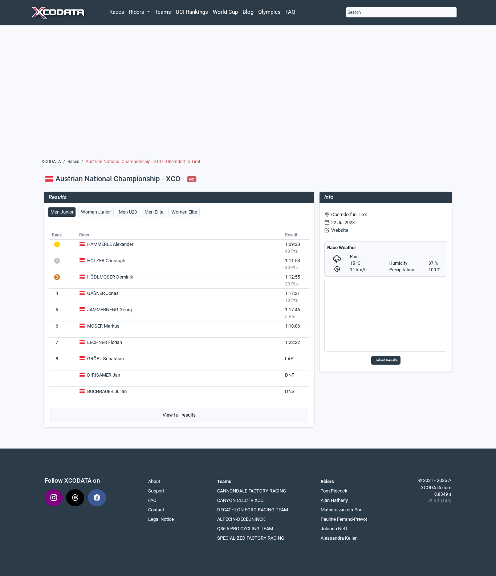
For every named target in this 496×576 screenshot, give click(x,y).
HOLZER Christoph (106, 260)
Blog (248, 12)
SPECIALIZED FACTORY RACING (250, 538)
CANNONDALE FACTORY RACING (251, 491)
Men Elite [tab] (154, 212)
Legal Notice (161, 519)
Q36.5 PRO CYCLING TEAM (245, 528)
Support (156, 491)
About (154, 481)
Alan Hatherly (334, 500)
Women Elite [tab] (184, 212)
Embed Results (386, 360)
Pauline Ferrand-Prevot (344, 519)
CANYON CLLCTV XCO (240, 500)
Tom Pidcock (334, 491)
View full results (179, 415)
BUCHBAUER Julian (107, 391)
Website (339, 230)
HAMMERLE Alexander (110, 244)
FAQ (290, 12)
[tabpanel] (179, 326)
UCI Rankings (192, 12)
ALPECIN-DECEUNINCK (241, 519)
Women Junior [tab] (96, 212)
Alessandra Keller (339, 538)
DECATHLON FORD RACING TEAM (252, 509)
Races (116, 12)
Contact (156, 509)
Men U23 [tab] (128, 212)
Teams (163, 12)
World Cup (225, 12)
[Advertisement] (248, 93)
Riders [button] (137, 12)
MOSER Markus (103, 326)
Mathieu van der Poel (342, 509)
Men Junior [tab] (61, 212)
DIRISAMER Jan (103, 375)
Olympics (269, 12)
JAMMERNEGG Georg (109, 309)
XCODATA (51, 161)
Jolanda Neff (334, 528)
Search (354, 12)
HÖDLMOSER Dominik (110, 277)
